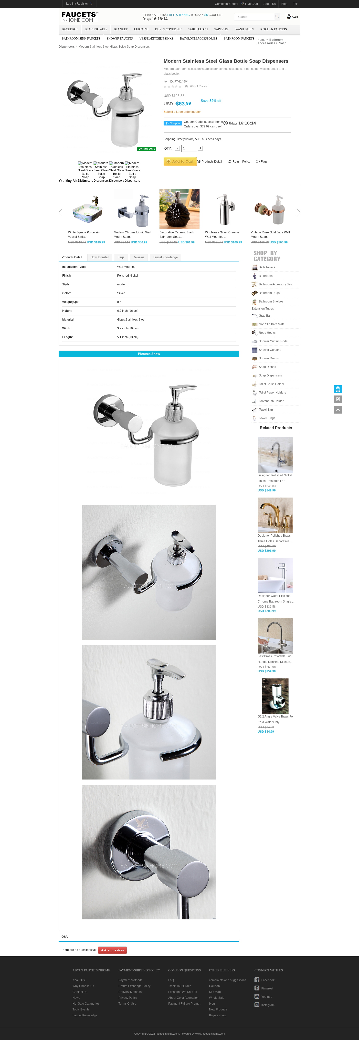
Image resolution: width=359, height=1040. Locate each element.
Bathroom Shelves (271, 301)
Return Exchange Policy (134, 986)
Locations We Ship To (182, 992)
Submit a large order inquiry (182, 112)
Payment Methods (130, 980)
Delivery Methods (130, 992)
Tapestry (221, 29)
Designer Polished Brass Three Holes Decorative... (274, 538)
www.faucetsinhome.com (210, 1033)
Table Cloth (198, 29)
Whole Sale (216, 997)
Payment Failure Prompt (184, 1003)
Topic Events (81, 1009)
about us (270, 4)
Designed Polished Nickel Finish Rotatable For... (275, 478)
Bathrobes (266, 276)
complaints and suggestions (227, 980)
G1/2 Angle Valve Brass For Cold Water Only (276, 719)
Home (261, 40)
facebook (268, 980)
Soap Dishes (267, 367)
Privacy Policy (127, 997)
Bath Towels (267, 267)
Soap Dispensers (270, 375)
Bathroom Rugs (269, 293)
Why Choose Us (83, 986)
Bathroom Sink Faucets (81, 38)
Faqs (121, 257)
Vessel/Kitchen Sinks (156, 38)
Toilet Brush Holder (271, 384)
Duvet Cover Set (168, 29)
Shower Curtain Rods (273, 341)
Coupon (214, 986)
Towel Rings (267, 418)
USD (168, 103)
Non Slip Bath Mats (271, 324)
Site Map (215, 992)
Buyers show (217, 1015)
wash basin (244, 29)
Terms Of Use (127, 1003)
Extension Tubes (263, 308)
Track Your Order (179, 986)
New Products (218, 1009)
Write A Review (199, 86)
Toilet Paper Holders (272, 392)
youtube (266, 996)
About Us (79, 980)
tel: (295, 4)
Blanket (120, 29)
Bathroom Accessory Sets (276, 284)
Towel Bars (266, 409)
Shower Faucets (120, 38)
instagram (268, 1005)
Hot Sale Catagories (86, 1003)
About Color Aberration (183, 997)
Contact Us (80, 992)
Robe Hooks (267, 332)
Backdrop (70, 29)
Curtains (141, 29)
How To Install (100, 257)
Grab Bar (265, 315)
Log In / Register (77, 3)
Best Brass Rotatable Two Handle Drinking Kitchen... (275, 659)
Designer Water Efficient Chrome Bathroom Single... (276, 598)
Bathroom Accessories (198, 38)
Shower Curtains (270, 350)
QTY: (168, 148)
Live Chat (251, 4)
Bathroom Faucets (239, 38)
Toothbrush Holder (271, 401)
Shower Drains (269, 358)
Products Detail (72, 257)
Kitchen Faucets (273, 29)
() (187, 86)
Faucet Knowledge (165, 257)
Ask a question (112, 950)
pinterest (267, 988)
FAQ (171, 980)
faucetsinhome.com (80, 17)
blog (284, 4)
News (76, 997)
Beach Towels (96, 29)
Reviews (138, 257)
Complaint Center (226, 4)
